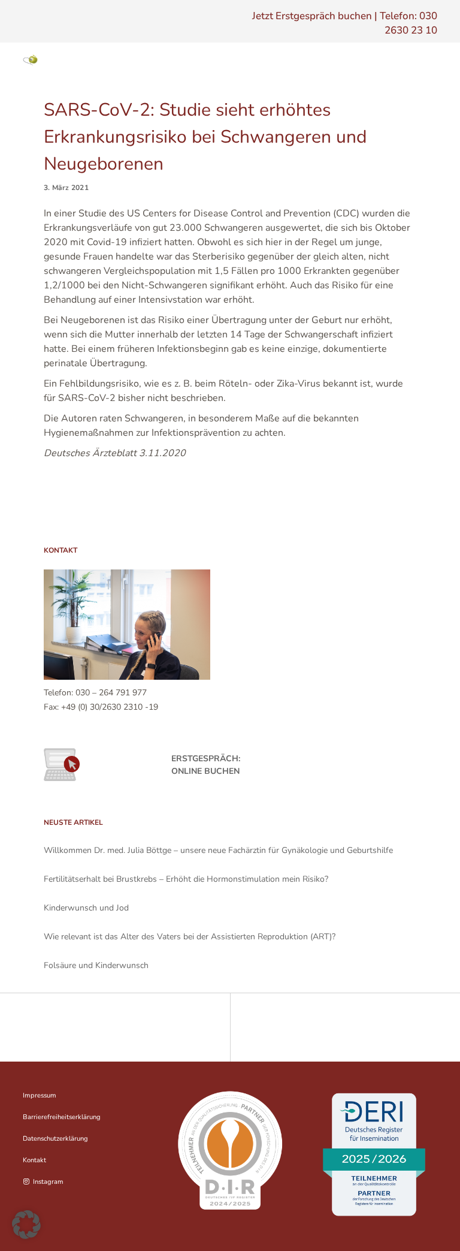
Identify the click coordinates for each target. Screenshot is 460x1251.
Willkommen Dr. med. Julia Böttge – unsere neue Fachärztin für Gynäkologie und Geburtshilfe (218, 850)
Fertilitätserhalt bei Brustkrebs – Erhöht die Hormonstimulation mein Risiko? (186, 879)
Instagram (48, 1181)
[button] (26, 1224)
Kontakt (34, 1160)
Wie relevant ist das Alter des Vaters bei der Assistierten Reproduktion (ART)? (189, 936)
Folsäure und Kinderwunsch (96, 965)
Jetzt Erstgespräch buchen (312, 16)
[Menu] (426, 61)
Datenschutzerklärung (55, 1138)
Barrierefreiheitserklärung (62, 1117)
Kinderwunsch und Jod (86, 908)
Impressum (39, 1095)
